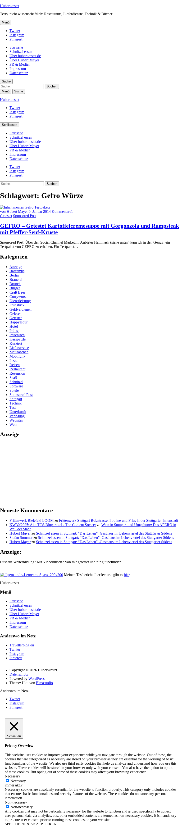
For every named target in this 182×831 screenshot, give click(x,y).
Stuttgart (15, 399)
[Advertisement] (35, 472)
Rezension (17, 373)
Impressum (17, 69)
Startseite (16, 47)
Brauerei (15, 279)
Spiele (14, 390)
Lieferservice (19, 348)
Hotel (13, 326)
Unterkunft (17, 412)
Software (16, 386)
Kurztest (15, 343)
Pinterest (15, 39)
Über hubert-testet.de (25, 56)
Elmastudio (44, 683)
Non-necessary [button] (16, 802)
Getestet (6, 216)
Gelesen (15, 314)
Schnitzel (16, 382)
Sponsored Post (24, 216)
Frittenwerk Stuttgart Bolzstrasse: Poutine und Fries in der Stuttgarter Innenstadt (118, 520)
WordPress (36, 679)
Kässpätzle (17, 339)
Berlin (14, 275)
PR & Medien (19, 64)
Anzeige (15, 267)
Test (12, 407)
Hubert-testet (9, 6)
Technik (15, 403)
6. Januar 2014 (40, 211)
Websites (16, 420)
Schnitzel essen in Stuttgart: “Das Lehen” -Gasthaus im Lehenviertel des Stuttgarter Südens (104, 533)
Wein (13, 424)
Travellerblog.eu (21, 645)
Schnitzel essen (20, 52)
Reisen (14, 365)
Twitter (14, 31)
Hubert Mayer (20, 533)
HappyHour (18, 322)
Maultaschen (18, 352)
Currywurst (18, 297)
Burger (14, 288)
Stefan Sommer (20, 538)
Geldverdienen (20, 309)
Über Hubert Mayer (24, 60)
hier (126, 575)
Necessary (18, 781)
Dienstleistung (20, 301)
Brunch (15, 284)
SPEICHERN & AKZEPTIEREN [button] (31, 824)
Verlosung (17, 416)
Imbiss (14, 331)
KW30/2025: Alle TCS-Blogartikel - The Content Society (52, 525)
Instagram (16, 35)
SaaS (13, 378)
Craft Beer (17, 292)
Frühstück (16, 305)
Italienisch (17, 335)
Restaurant (17, 369)
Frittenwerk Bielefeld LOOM (31, 520)
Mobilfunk (17, 356)
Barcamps (16, 271)
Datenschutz (18, 73)
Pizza (13, 361)
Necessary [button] (12, 776)
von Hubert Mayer (14, 211)
